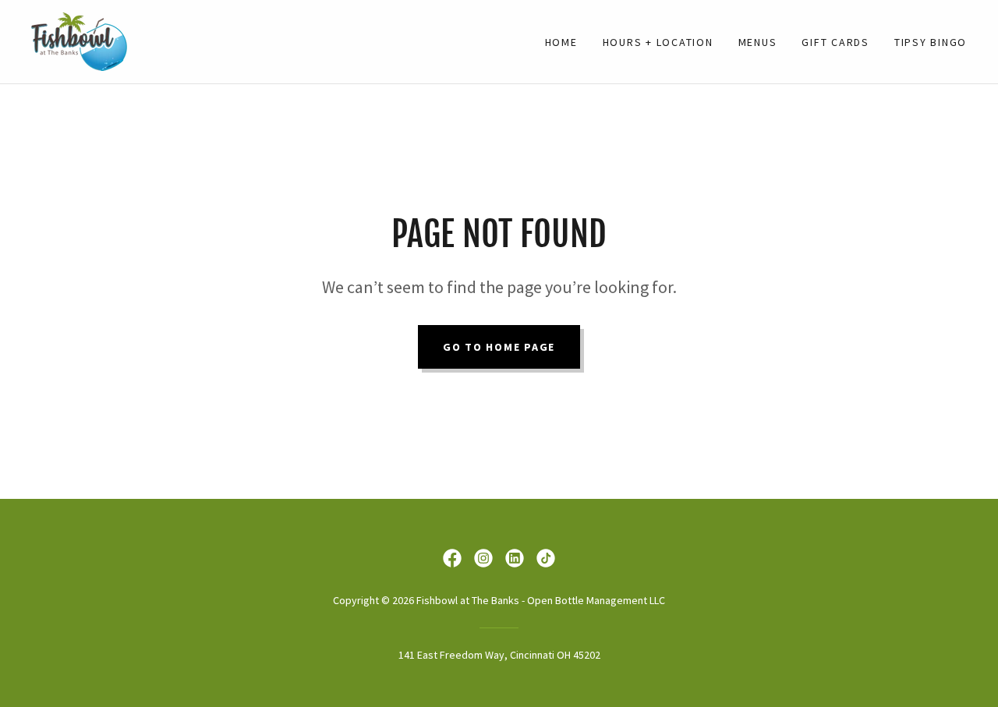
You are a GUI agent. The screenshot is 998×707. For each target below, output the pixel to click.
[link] (79, 40)
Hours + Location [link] (658, 42)
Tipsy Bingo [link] (930, 42)
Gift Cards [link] (835, 42)
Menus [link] (757, 42)
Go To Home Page (499, 347)
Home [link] (561, 42)
